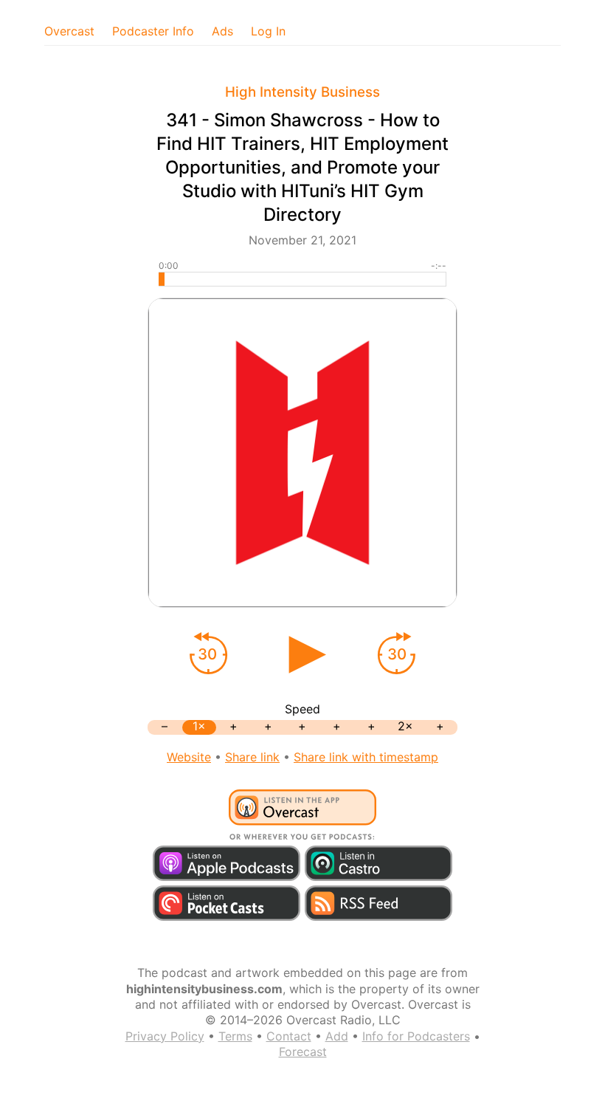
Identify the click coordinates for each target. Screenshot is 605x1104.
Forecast (303, 1051)
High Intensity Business (302, 91)
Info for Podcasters (416, 1036)
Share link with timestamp (366, 757)
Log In (268, 31)
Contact (288, 1036)
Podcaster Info (153, 31)
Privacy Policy (164, 1036)
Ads (222, 31)
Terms (235, 1036)
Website (189, 757)
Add (336, 1036)
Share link (252, 757)
